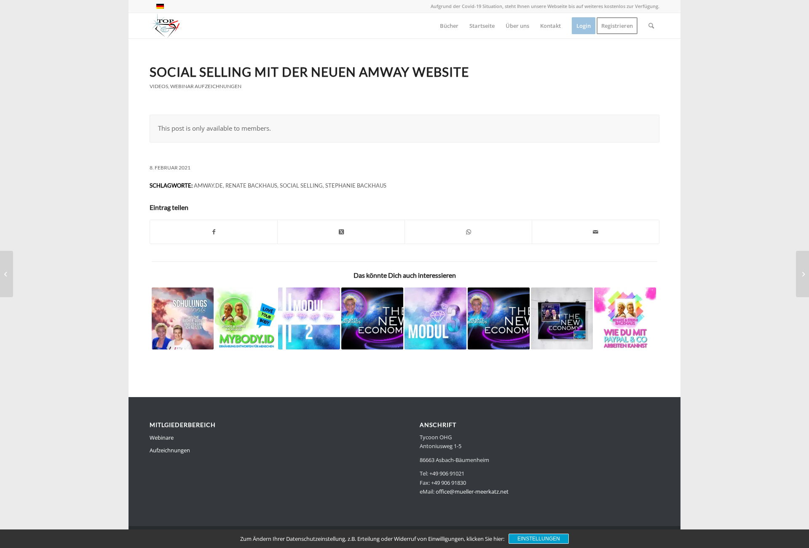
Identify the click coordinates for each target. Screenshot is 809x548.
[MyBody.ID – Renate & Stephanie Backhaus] (246, 318)
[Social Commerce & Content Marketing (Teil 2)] (562, 318)
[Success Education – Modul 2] (309, 318)
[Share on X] (341, 232)
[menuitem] (449, 25)
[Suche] (651, 25)
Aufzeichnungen (170, 450)
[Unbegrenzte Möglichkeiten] (499, 318)
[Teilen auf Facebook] (213, 232)
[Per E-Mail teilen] (595, 232)
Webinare (162, 437)
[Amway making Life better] (6, 274)
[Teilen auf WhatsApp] (468, 232)
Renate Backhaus (251, 185)
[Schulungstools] (183, 318)
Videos (159, 86)
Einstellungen (538, 539)
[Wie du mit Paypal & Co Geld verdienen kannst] (625, 318)
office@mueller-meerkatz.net (472, 491)
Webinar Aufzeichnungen (205, 86)
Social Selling (301, 185)
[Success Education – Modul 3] (435, 318)
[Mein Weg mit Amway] (372, 318)
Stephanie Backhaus (355, 185)
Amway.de (208, 185)
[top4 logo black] (166, 25)
